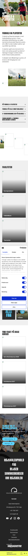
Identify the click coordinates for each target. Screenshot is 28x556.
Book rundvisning (9, 439)
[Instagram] (15, 520)
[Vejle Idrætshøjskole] (6, 2)
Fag (14, 464)
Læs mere (21, 553)
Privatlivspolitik (14, 530)
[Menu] (24, 3)
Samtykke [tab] (5, 252)
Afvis (14, 307)
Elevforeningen (14, 532)
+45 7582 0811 (14, 510)
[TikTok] (11, 520)
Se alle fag (9, 311)
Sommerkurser (14, 473)
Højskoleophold (14, 460)
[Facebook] (18, 520)
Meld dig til (7, 443)
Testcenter (14, 537)
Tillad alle (14, 298)
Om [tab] (23, 252)
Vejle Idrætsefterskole (14, 539)
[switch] (24, 282)
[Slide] (22, 311)
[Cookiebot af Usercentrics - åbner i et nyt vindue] (20, 248)
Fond (14, 534)
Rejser (14, 469)
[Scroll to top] (24, 550)
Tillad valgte (14, 302)
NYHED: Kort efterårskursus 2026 (11, 553)
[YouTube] (7, 520)
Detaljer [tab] (14, 252)
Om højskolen (14, 478)
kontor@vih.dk (14, 514)
